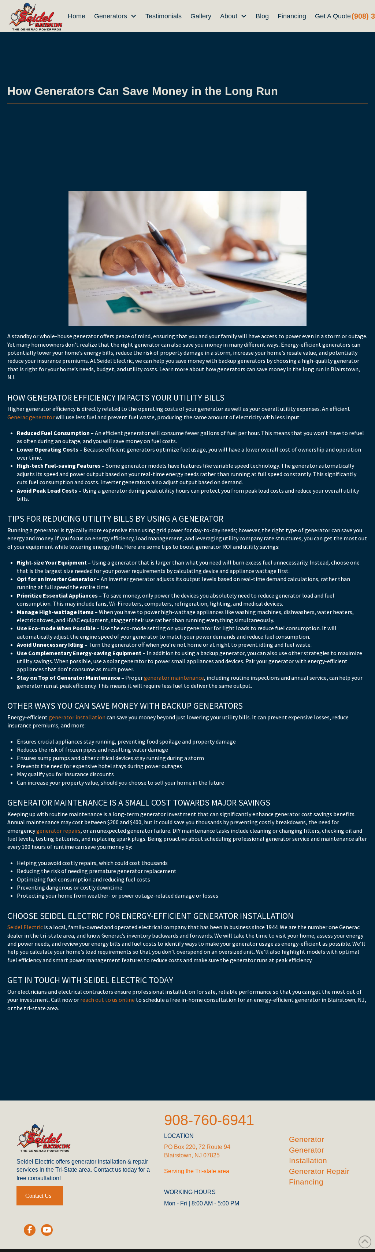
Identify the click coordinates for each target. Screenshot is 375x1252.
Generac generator (31, 417)
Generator (306, 1139)
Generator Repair (319, 1171)
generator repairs (58, 830)
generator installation (77, 717)
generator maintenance (174, 677)
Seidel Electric (25, 927)
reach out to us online (107, 999)
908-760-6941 (209, 1120)
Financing (306, 1182)
